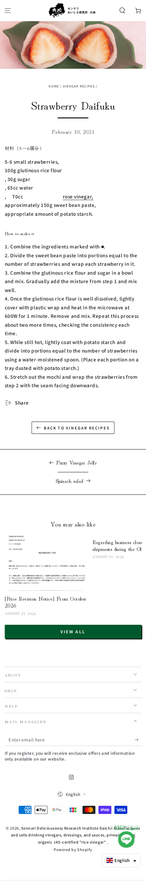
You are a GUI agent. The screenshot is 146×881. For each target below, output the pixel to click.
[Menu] (8, 10)
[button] (122, 10)
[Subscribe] (138, 740)
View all (72, 631)
